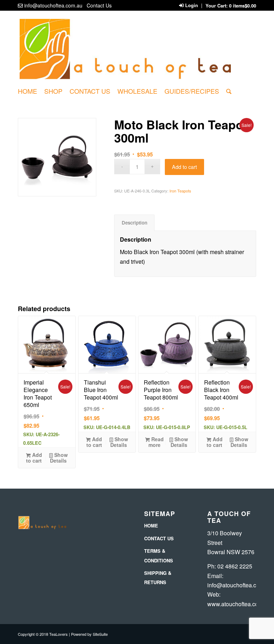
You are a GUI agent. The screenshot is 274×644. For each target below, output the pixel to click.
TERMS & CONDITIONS (158, 555)
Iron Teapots (180, 191)
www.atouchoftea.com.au (239, 604)
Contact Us (99, 5)
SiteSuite (100, 634)
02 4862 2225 (234, 566)
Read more (156, 442)
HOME (151, 525)
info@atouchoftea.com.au (53, 5)
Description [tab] (134, 222)
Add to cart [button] (34, 457)
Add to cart (184, 166)
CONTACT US (159, 538)
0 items (242, 5)
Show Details (59, 457)
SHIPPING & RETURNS (157, 578)
